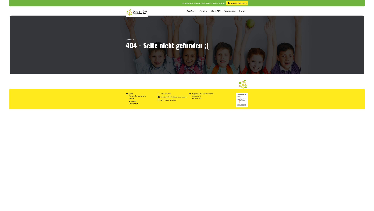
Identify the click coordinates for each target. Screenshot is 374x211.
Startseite (129, 39)
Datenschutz (133, 104)
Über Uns (191, 11)
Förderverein (230, 11)
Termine (203, 11)
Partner (242, 11)
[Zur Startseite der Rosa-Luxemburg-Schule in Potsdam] (137, 12)
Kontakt (131, 99)
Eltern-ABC (216, 11)
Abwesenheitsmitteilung (137, 96)
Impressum (133, 101)
